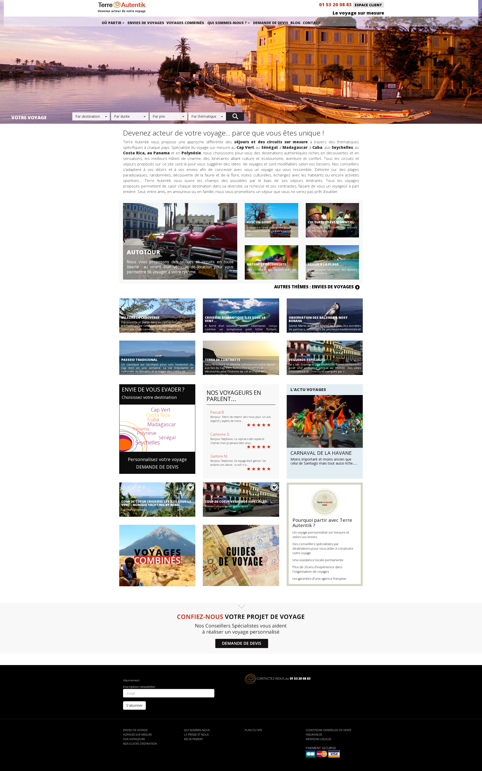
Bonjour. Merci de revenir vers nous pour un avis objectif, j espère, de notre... (240, 419)
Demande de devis (270, 22)
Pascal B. (217, 412)
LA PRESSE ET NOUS (196, 734)
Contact (312, 22)
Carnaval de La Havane (321, 452)
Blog (295, 22)
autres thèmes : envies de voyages (314, 287)
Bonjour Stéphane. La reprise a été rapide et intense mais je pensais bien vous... (237, 441)
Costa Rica (158, 414)
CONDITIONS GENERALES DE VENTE (328, 730)
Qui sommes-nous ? (227, 22)
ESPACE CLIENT (368, 5)
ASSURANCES (314, 734)
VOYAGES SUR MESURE (137, 734)
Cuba (153, 419)
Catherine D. (220, 434)
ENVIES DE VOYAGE (135, 730)
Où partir (112, 22)
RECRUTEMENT (193, 739)
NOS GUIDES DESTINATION (140, 743)
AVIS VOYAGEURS (134, 739)
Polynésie (146, 433)
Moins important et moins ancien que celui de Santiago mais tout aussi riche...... (323, 461)
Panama (141, 429)
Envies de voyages (146, 22)
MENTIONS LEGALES (318, 739)
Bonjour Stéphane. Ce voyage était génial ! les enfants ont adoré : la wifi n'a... (238, 463)
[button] (293, 432)
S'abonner (134, 705)
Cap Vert (160, 409)
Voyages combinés (185, 22)
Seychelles (147, 442)
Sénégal (167, 437)
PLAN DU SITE (253, 730)
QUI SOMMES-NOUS (197, 730)
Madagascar (161, 424)
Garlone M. (219, 456)
